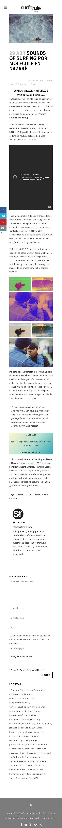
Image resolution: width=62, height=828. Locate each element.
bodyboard (26, 694)
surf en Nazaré (33, 494)
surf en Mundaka (18, 769)
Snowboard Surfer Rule (34, 753)
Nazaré (20, 494)
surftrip (44, 774)
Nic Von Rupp (16, 740)
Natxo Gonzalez (32, 736)
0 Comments (22, 84)
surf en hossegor (18, 761)
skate (44, 744)
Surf (30, 80)
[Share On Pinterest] (3, 222)
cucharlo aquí (31, 452)
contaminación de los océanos (24, 711)
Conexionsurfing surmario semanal (27, 707)
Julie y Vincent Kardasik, (24, 466)
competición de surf (19, 702)
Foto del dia (15, 723)
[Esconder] (1, 233)
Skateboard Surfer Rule (34, 748)
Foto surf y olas (43, 723)
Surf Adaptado (16, 757)
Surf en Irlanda (17, 765)
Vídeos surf (38, 80)
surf (49, 753)
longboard (27, 732)
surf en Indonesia (37, 761)
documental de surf (19, 719)
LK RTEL (38, 463)
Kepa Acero (15, 732)
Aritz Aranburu (36, 690)
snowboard (15, 753)
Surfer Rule (15, 774)
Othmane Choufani (31, 238)
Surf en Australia (33, 757)
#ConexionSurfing (18, 690)
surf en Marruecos (35, 765)
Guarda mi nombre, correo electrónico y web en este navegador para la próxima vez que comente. (29, 639)
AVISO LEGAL (10, 818)
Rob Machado (33, 744)
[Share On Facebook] (3, 210)
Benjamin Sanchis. (32, 242)
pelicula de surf (17, 744)
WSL (36, 778)
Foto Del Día (28, 723)
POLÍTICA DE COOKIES (48, 818)
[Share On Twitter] (3, 216)
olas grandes (30, 740)
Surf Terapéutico (30, 774)
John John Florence (18, 727)
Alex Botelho (15, 242)
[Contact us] (3, 228)
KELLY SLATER (36, 727)
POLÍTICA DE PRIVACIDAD (27, 818)
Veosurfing (27, 778)
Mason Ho (39, 732)
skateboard (15, 748)
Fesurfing (35, 719)
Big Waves (14, 694)
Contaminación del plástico (23, 715)
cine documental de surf (21, 698)
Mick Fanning (15, 736)
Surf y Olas (15, 778)
